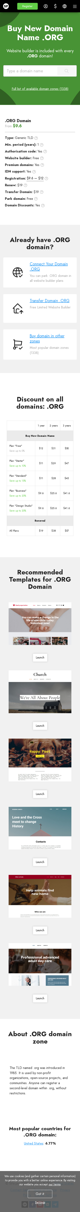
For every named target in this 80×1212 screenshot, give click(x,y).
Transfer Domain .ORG (50, 300)
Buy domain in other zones (47, 338)
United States (33, 1143)
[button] (27, 6)
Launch (40, 658)
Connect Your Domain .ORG (49, 267)
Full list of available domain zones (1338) (40, 88)
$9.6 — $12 (35, 178)
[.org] (40, 1055)
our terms (55, 1184)
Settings (40, 1202)
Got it (40, 1194)
